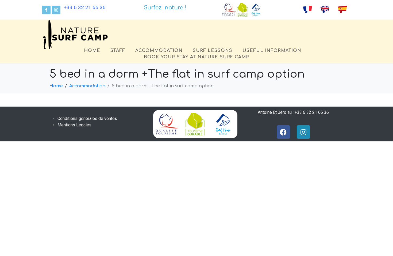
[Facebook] (283, 132)
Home (92, 50)
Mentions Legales (74, 124)
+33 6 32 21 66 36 (85, 7)
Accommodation (159, 50)
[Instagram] (56, 10)
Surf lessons (212, 50)
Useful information (271, 50)
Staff (117, 50)
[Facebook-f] (46, 10)
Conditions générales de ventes (87, 118)
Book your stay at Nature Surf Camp (196, 57)
